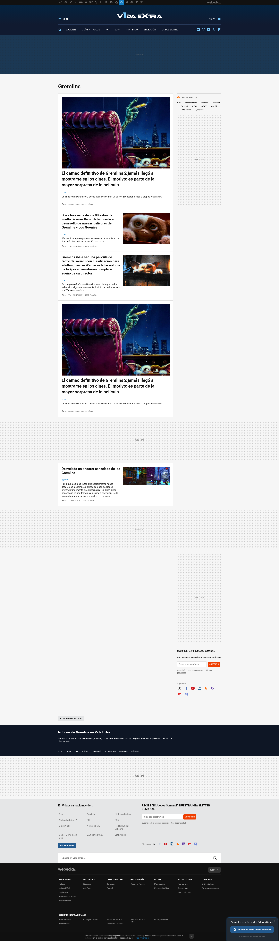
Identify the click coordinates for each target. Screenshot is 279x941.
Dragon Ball (96, 751)
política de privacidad (177, 823)
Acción (65, 480)
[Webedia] (67, 869)
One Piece (215, 106)
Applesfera (63, 892)
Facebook (186, 688)
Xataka (62, 884)
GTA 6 (194, 106)
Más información (142, 938)
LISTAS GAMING (169, 29)
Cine (64, 193)
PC (107, 29)
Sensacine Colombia (115, 924)
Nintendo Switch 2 (68, 820)
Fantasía (204, 103)
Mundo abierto (191, 103)
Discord (198, 29)
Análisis (85, 751)
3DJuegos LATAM (90, 919)
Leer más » (99, 242)
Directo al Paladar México (137, 920)
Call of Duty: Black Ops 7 (68, 836)
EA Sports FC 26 (95, 835)
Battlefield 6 (120, 835)
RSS (206, 688)
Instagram (203, 29)
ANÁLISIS (71, 29)
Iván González (75, 246)
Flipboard (219, 29)
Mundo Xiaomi (65, 901)
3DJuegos (87, 884)
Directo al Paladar (137, 884)
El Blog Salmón (208, 884)
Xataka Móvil (64, 888)
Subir (212, 870)
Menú (66, 19)
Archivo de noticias (72, 718)
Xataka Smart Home (67, 896)
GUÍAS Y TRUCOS (91, 29)
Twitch (212, 688)
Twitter (214, 29)
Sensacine (111, 884)
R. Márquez (74, 501)
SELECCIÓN (150, 29)
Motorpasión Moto (161, 888)
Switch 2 (184, 106)
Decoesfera (183, 888)
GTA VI (204, 106)
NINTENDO (132, 29)
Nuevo (212, 19)
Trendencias (183, 884)
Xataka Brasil (64, 924)
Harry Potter (186, 110)
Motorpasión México (162, 919)
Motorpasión (159, 884)
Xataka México (65, 919)
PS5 (117, 820)
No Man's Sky (110, 751)
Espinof (110, 888)
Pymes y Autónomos (210, 888)
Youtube (208, 29)
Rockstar (216, 103)
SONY (118, 29)
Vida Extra (139, 15)
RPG (179, 103)
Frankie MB (73, 204)
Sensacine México (114, 919)
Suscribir (214, 664)
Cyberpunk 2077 (201, 110)
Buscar (215, 858)
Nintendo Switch (123, 814)
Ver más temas (67, 845)
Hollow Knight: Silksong (128, 751)
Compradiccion (184, 892)
